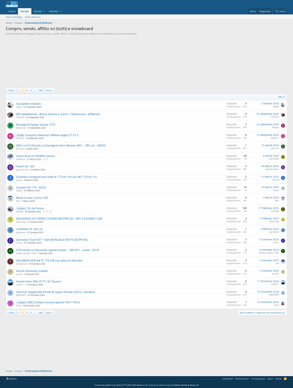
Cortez (19, 242)
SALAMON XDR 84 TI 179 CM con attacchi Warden (49, 260)
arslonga (275, 211)
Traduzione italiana (157, 385)
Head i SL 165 (25, 166)
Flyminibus (274, 158)
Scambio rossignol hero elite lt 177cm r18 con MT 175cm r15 (56, 177)
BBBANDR (21, 295)
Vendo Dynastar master (32, 271)
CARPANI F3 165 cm (29, 229)
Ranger (275, 127)
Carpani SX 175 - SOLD (31, 187)
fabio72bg (21, 221)
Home (11, 11)
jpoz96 (19, 180)
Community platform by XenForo (121, 385)
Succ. (48, 90)
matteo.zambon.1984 (26, 253)
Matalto (19, 211)
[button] (44, 11)
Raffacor (20, 138)
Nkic (18, 201)
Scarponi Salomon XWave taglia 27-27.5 (52, 135)
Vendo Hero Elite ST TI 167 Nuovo (38, 281)
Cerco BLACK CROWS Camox (35, 156)
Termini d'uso (242, 378)
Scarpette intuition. (29, 104)
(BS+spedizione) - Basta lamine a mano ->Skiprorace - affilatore (58, 114)
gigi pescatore (23, 169)
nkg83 (19, 107)
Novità (38, 11)
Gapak (19, 190)
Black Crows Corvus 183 (32, 198)
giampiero (21, 232)
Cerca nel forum (33, 17)
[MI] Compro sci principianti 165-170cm (53, 302)
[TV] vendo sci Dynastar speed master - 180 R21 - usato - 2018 (57, 250)
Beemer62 (21, 127)
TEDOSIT (20, 117)
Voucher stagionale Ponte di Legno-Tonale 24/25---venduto (55, 292)
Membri (53, 11)
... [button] (35, 90)
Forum (25, 11)
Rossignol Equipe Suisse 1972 (35, 124)
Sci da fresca (35, 208)
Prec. (11, 90)
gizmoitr (20, 148)
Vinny (18, 305)
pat (277, 263)
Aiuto (270, 378)
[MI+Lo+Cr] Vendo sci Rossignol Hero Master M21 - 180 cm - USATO (61, 145)
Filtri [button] (280, 96)
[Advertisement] (146, 62)
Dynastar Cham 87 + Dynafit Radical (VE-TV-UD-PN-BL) (52, 240)
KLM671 (20, 284)
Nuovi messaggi (14, 17)
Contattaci (227, 378)
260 (40, 90)
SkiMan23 (20, 159)
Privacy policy (258, 378)
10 (50, 211)
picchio (19, 274)
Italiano (13, 378)
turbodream (21, 263)
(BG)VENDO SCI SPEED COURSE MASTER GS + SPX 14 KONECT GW (59, 218)
